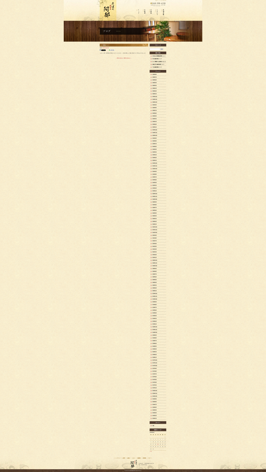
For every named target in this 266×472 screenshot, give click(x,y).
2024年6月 (154, 146)
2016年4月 (154, 412)
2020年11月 (154, 263)
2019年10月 (154, 299)
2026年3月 (154, 88)
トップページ (138, 14)
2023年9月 (154, 171)
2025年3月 (154, 121)
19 (157, 444)
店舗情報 (163, 14)
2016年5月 (154, 410)
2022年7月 (154, 207)
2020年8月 (154, 271)
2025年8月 (154, 107)
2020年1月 (154, 290)
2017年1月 (154, 387)
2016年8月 (154, 401)
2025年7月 (154, 110)
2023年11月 (154, 165)
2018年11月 (154, 329)
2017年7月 (154, 373)
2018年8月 (154, 337)
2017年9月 (154, 368)
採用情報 (144, 458)
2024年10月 (154, 135)
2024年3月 (154, 154)
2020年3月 (154, 285)
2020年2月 (154, 287)
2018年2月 (154, 354)
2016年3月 (154, 415)
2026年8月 (154, 74)
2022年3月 (154, 218)
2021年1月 (154, 257)
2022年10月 (154, 199)
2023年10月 (154, 168)
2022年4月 (154, 215)
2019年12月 (154, 293)
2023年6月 (154, 179)
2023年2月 (154, 188)
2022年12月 (154, 193)
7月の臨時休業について (157, 67)
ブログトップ (158, 45)
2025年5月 (154, 116)
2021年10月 (154, 232)
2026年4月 (154, 85)
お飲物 (151, 14)
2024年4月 (154, 152)
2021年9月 (154, 235)
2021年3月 (154, 251)
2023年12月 (154, 163)
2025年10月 (154, 102)
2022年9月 (154, 202)
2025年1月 (154, 127)
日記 (153, 425)
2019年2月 (154, 321)
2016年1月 (154, 418)
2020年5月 (154, 279)
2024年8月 (154, 140)
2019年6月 (154, 310)
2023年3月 (154, 185)
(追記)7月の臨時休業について (158, 64)
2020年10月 (154, 265)
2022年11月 (154, 196)
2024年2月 (154, 157)
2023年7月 (154, 177)
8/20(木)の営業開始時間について (158, 56)
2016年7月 (154, 404)
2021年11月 (154, 229)
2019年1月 (154, 324)
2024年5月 (154, 149)
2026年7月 (154, 77)
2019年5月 (154, 312)
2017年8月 (154, 371)
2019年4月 (154, 315)
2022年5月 (154, 213)
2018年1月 (154, 357)
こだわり (157, 14)
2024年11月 (154, 132)
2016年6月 (154, 407)
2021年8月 (154, 238)
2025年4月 (154, 118)
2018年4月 (154, 349)
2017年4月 (154, 382)
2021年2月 (154, 254)
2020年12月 (154, 260)
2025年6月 (154, 113)
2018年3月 (154, 351)
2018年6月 (154, 343)
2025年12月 (154, 96)
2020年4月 (154, 282)
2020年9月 (154, 268)
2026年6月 (154, 79)
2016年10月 (154, 396)
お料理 (144, 14)
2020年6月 (154, 276)
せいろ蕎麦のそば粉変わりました (159, 61)
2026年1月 (154, 93)
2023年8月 (154, 174)
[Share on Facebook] (100, 50)
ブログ (149, 458)
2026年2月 (154, 91)
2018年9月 (154, 335)
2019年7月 (154, 307)
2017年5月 (154, 379)
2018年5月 (154, 346)
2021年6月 (154, 243)
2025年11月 (154, 99)
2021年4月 (154, 249)
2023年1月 (154, 190)
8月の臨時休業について (157, 58)
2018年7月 (154, 340)
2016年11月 (154, 393)
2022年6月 (154, 210)
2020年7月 (154, 274)
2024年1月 (154, 160)
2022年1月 (154, 224)
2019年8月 (154, 304)
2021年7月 (154, 240)
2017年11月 (154, 362)
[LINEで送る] (111, 50)
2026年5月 (154, 82)
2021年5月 (154, 246)
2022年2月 (154, 221)
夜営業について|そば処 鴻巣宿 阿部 (160, 0)
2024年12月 (154, 129)
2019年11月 (154, 296)
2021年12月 (154, 226)
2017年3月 (154, 385)
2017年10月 (154, 365)
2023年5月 (154, 182)
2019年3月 (154, 318)
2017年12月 (154, 360)
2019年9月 (154, 301)
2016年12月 (154, 390)
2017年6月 (154, 376)
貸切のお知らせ (119, 58)
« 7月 (151, 451)
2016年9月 (154, 398)
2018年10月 (154, 332)
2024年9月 (154, 138)
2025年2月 (154, 124)
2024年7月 (154, 143)
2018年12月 (154, 326)
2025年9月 (154, 104)
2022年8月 (154, 204)
